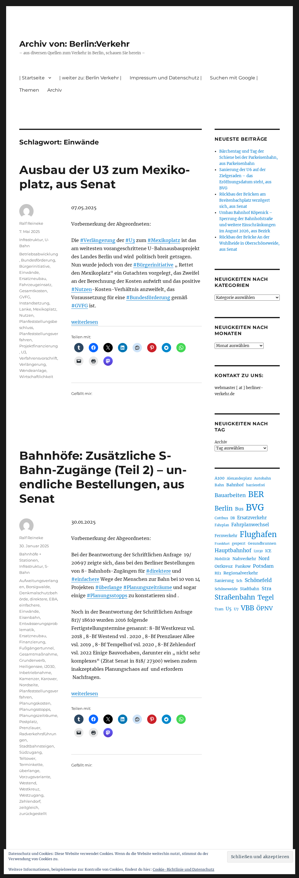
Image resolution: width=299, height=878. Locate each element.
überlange (29, 770)
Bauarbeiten (230, 495)
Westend (27, 783)
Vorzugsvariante (34, 776)
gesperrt (239, 543)
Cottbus (221, 518)
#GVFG (79, 306)
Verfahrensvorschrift (38, 358)
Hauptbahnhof (233, 550)
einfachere (29, 605)
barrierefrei (255, 485)
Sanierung (224, 580)
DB (232, 518)
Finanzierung (32, 642)
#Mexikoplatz (163, 240)
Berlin (224, 508)
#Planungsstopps (107, 595)
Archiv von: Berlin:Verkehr (74, 44)
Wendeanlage (32, 370)
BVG (255, 507)
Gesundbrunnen (262, 543)
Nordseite (28, 684)
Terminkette (31, 764)
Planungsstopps (34, 709)
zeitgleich (28, 807)
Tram (219, 609)
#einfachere (85, 579)
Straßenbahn (235, 597)
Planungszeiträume (38, 715)
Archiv (221, 442)
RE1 (218, 573)
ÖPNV (264, 608)
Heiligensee (30, 666)
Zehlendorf (29, 801)
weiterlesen (84, 322)
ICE (268, 551)
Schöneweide (226, 589)
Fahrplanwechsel (250, 524)
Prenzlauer (29, 727)
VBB (247, 608)
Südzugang (30, 752)
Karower (49, 678)
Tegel (266, 597)
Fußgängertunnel (36, 648)
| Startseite (32, 78)
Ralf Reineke (31, 223)
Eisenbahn (29, 617)
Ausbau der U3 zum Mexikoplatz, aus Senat (104, 177)
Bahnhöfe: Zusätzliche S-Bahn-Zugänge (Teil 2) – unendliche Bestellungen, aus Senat (103, 477)
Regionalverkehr (240, 573)
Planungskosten (35, 703)
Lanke (25, 309)
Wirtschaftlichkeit (36, 376)
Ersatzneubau (32, 278)
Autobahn (262, 478)
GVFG (24, 297)
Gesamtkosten (33, 290)
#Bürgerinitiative (153, 265)
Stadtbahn (249, 588)
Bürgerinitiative (34, 266)
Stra (266, 588)
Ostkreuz (224, 566)
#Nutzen (81, 289)
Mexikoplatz (44, 309)
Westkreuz (29, 789)
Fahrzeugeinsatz (35, 284)
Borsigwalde (38, 586)
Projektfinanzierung (38, 346)
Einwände (29, 272)
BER (256, 494)
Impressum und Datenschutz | (166, 78)
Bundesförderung (38, 260)
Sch (239, 581)
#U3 (130, 240)
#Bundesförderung (148, 297)
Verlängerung (32, 364)
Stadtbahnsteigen (36, 746)
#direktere (158, 571)
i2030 (49, 666)
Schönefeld (258, 580)
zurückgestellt (33, 813)
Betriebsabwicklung (38, 254)
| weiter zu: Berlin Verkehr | (90, 78)
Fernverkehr (226, 536)
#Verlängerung (97, 240)
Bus (239, 509)
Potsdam (263, 566)
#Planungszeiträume (147, 587)
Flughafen (258, 534)
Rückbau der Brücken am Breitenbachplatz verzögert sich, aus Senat (244, 200)
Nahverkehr (244, 558)
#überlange (108, 587)
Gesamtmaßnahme (38, 654)
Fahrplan (222, 525)
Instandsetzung (34, 303)
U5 (229, 609)
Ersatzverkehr (252, 517)
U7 (236, 609)
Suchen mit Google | (234, 78)
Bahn (219, 485)
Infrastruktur (31, 239)
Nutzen (26, 315)
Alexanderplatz (239, 478)
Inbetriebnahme (35, 672)
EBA (53, 599)
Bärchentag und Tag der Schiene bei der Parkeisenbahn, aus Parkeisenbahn (248, 157)
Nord (264, 558)
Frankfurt (222, 544)
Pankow (243, 566)
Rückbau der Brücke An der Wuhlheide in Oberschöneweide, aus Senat (249, 243)
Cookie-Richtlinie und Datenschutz (183, 869)
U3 (23, 352)
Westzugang (31, 795)
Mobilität (222, 559)
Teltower (27, 758)
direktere (38, 599)
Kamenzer (29, 678)
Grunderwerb (32, 660)
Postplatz (28, 721)
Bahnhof (235, 484)
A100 (220, 478)
